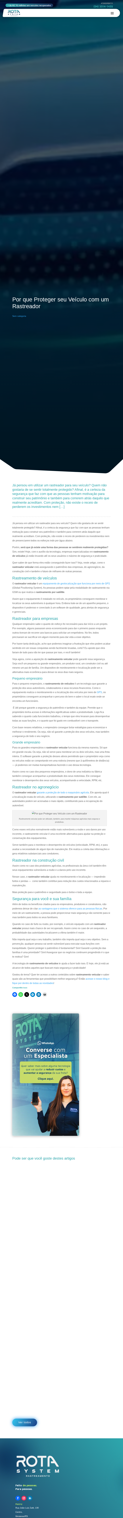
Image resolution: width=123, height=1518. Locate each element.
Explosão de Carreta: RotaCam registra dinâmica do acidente (52, 1236)
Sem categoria (19, 316)
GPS (99, 692)
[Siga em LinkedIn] (29, 1498)
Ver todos (24, 1422)
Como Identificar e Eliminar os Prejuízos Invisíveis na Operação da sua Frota (61, 1400)
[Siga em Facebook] (17, 1498)
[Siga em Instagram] (23, 1498)
